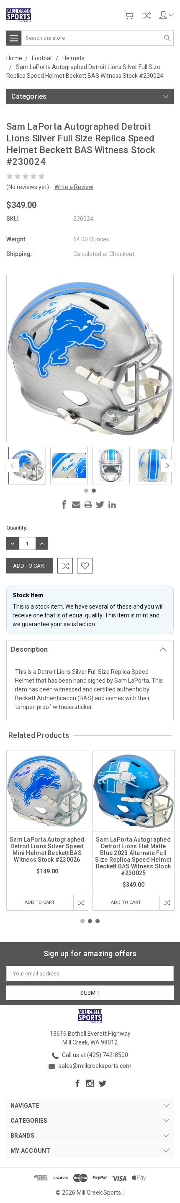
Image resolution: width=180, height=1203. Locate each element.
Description (29, 649)
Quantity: (16, 528)
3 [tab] (97, 921)
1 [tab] (86, 491)
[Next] (167, 465)
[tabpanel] (27, 465)
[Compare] (146, 15)
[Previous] (12, 465)
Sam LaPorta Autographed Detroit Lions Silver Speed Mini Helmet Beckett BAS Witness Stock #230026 (47, 849)
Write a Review (73, 187)
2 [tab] (94, 491)
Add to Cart (40, 902)
